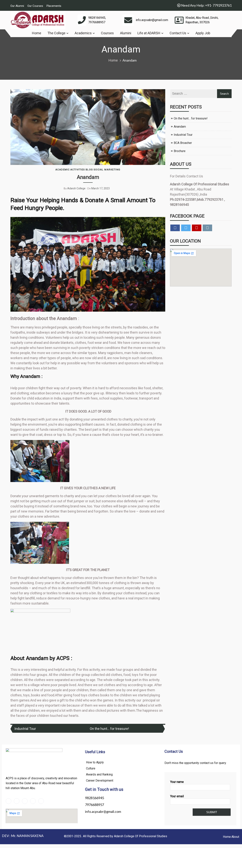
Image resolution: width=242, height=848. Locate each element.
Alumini (125, 33)
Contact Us (178, 33)
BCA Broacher (183, 143)
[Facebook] (8, 801)
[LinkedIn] (25, 801)
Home (36, 33)
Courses (107, 33)
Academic (62, 169)
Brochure (179, 151)
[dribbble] (33, 801)
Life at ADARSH (148, 33)
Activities (77, 169)
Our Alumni (17, 6)
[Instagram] (41, 801)
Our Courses (35, 6)
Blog (89, 169)
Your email (177, 796)
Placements (54, 6)
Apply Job (202, 33)
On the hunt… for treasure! (109, 729)
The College (56, 33)
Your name (177, 782)
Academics (83, 33)
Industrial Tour (25, 729)
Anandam (88, 177)
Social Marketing (107, 169)
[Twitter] (16, 801)
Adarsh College (76, 188)
